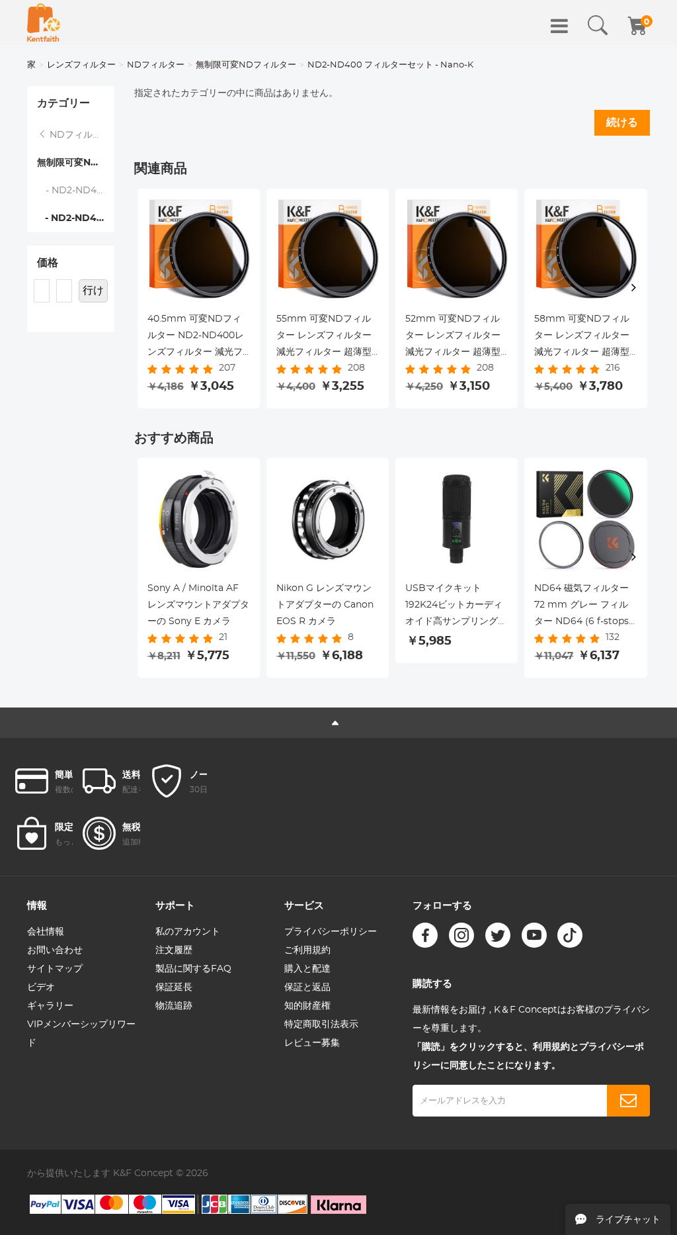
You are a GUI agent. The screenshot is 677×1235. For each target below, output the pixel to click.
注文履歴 (173, 950)
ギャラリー (50, 1006)
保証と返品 (307, 987)
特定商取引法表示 (321, 1024)
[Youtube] (534, 935)
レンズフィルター (81, 65)
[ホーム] (43, 22)
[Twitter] (497, 935)
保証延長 (173, 987)
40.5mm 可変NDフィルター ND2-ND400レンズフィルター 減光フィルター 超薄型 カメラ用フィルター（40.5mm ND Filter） (198, 337)
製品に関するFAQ (193, 969)
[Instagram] (461, 935)
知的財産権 (307, 1006)
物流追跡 (173, 1006)
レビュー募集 (312, 1043)
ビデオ (41, 987)
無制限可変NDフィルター (246, 65)
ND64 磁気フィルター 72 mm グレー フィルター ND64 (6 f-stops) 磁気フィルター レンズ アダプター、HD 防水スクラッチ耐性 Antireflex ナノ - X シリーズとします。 (585, 607)
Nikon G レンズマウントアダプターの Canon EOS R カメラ (325, 605)
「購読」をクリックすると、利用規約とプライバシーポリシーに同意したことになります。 (528, 1056)
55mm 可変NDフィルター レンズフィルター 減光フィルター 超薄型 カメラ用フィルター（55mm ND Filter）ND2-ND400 (324, 337)
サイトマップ (55, 969)
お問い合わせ (55, 950)
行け (93, 290)
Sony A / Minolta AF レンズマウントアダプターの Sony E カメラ (198, 605)
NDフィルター (155, 65)
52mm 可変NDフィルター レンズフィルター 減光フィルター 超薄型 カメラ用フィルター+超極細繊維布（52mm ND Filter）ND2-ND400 (454, 337)
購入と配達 (307, 969)
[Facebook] (425, 935)
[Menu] (559, 26)
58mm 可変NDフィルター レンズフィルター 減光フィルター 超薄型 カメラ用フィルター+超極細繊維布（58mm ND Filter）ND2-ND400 (583, 337)
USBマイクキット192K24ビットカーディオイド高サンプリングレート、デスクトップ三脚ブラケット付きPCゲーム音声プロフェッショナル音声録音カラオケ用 (456, 607)
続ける (622, 122)
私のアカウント (187, 932)
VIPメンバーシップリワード (81, 1034)
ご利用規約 (307, 950)
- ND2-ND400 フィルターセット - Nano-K (75, 218)
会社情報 (45, 932)
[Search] (597, 26)
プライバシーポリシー (330, 932)
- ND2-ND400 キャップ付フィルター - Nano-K (76, 190)
